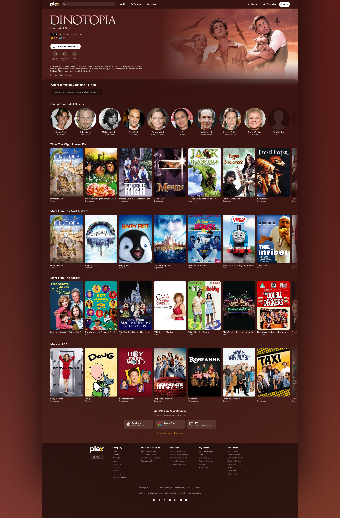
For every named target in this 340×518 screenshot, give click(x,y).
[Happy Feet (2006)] (135, 242)
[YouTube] (186, 500)
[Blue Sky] (170, 500)
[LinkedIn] (180, 500)
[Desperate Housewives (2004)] (170, 375)
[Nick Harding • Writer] (279, 122)
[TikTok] (159, 500)
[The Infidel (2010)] (273, 242)
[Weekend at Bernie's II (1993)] (204, 242)
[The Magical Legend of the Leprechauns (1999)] (101, 175)
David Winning (65, 75)
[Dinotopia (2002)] (66, 175)
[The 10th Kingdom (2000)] (170, 242)
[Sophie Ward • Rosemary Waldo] (158, 122)
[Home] (55, 4)
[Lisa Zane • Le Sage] (182, 122)
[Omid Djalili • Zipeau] (134, 122)
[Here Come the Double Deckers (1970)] (273, 308)
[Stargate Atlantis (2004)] (101, 242)
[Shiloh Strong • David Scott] (85, 122)
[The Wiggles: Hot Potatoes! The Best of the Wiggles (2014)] (101, 308)
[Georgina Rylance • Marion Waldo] (230, 122)
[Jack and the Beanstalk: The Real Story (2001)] (204, 175)
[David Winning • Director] (255, 122)
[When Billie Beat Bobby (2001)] (204, 308)
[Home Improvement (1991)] (239, 375)
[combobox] (90, 4)
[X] (164, 500)
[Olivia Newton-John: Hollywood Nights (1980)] (239, 308)
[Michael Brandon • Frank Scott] (110, 122)
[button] (65, 56)
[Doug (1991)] (101, 375)
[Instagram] (154, 500)
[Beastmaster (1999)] (273, 175)
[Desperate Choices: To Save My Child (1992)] (66, 308)
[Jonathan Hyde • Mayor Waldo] (206, 122)
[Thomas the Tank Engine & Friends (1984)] (239, 242)
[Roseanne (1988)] (204, 375)
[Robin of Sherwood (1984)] (239, 175)
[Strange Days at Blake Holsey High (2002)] (135, 175)
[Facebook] (175, 500)
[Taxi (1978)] (273, 375)
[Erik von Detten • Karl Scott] (61, 122)
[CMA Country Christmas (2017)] (170, 308)
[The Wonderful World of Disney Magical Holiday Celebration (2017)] (135, 308)
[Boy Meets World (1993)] (135, 375)
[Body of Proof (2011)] (66, 375)
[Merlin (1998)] (170, 175)
